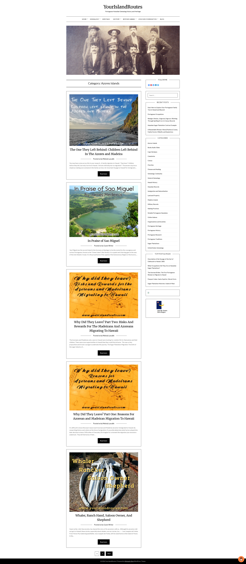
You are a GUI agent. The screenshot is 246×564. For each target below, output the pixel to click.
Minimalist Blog (129, 561)
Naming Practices (153, 208)
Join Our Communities (147, 19)
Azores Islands (152, 143)
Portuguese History (154, 230)
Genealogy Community (155, 174)
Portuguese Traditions (155, 239)
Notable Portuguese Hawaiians (158, 213)
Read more (103, 174)
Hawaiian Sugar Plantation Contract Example (162, 125)
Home (84, 19)
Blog (162, 19)
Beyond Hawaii (129, 19)
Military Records (153, 204)
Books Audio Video (154, 147)
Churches (151, 165)
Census (150, 160)
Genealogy (94, 19)
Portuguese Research (155, 235)
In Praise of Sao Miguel (104, 241)
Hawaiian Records (153, 187)
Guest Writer (108, 246)
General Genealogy (154, 178)
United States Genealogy (156, 248)
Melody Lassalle (108, 159)
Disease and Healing (154, 169)
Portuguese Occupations (156, 114)
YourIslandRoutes (123, 7)
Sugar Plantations (153, 243)
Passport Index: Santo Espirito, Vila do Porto (162, 279)
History (116, 19)
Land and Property (154, 195)
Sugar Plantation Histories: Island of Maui (161, 283)
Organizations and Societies (157, 222)
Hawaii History (152, 182)
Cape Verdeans (152, 152)
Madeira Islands (153, 200)
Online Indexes (152, 217)
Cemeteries (151, 156)
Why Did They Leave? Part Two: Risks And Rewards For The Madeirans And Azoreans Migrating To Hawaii (103, 326)
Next (109, 553)
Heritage (106, 19)
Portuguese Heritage (154, 226)
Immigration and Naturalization (158, 191)
